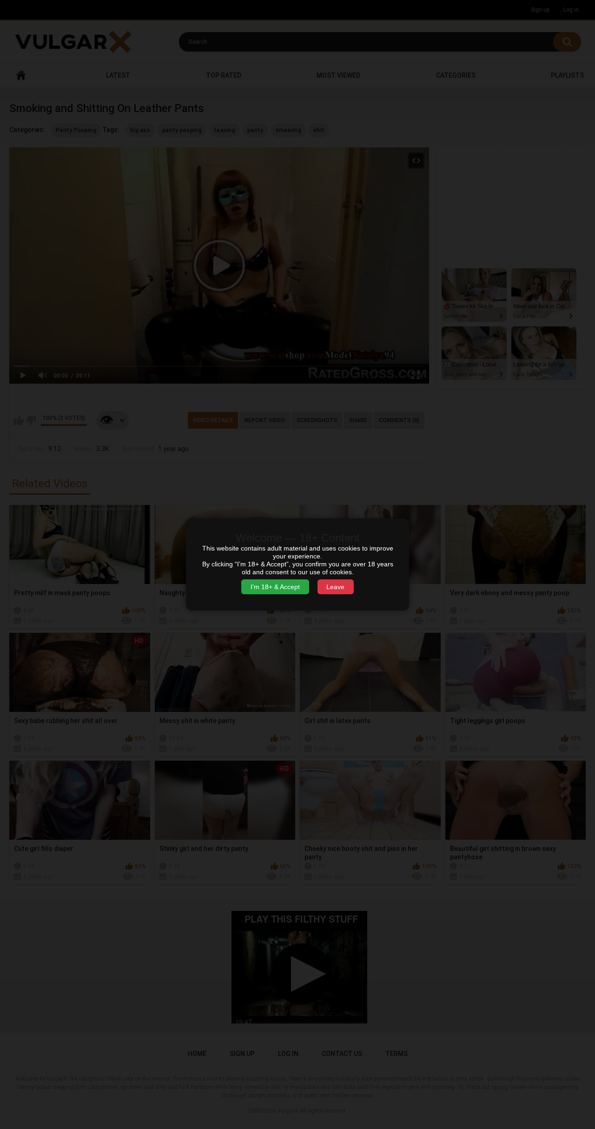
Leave (335, 587)
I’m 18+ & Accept (275, 587)
